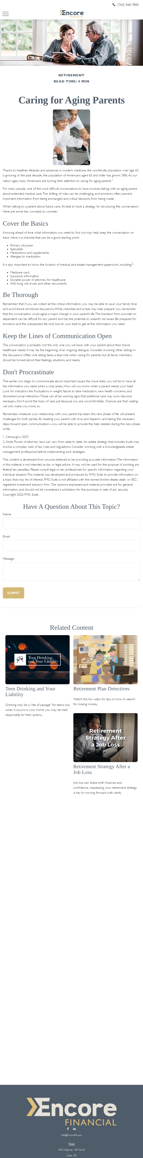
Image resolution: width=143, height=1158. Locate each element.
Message (8, 558)
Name (7, 514)
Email (6, 536)
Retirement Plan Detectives (101, 688)
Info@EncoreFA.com (71, 1135)
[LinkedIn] (74, 1128)
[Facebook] (67, 1128)
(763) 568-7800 (128, 4)
